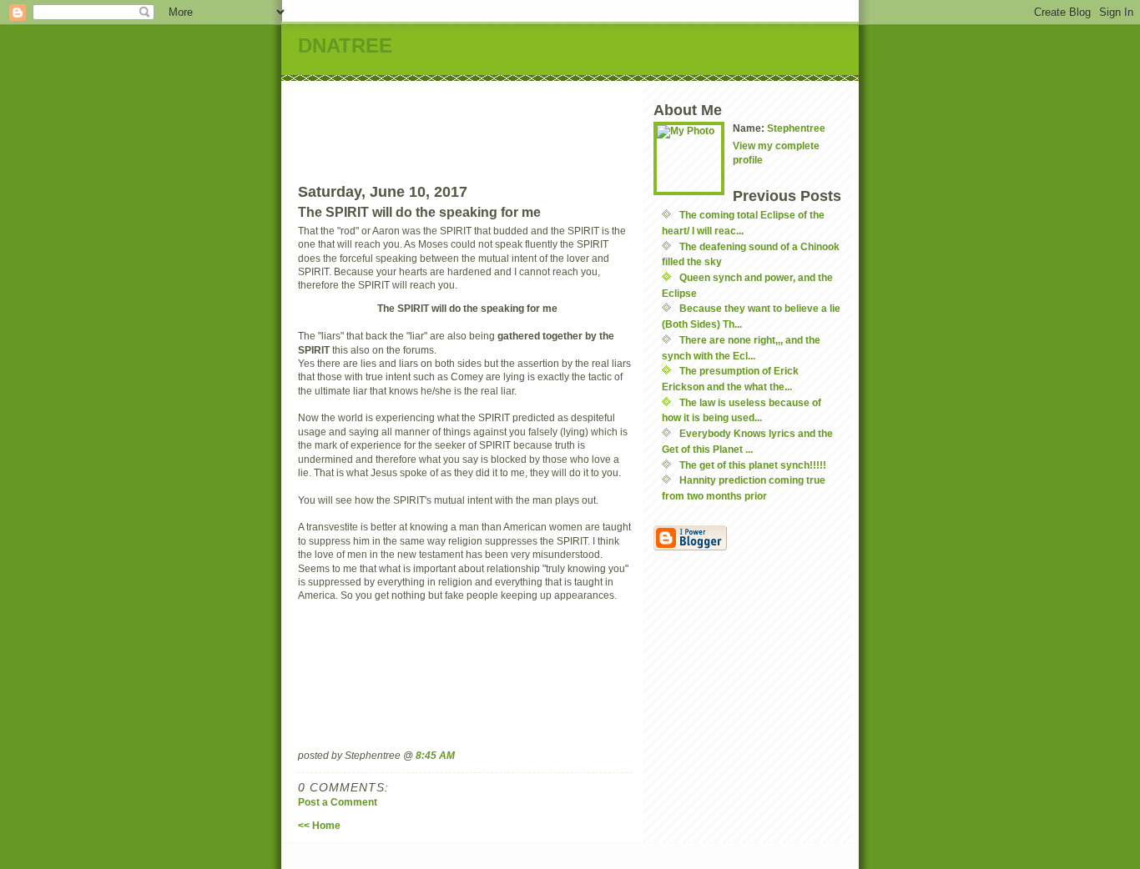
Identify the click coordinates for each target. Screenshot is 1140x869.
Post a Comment (337, 801)
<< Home (319, 825)
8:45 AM (435, 755)
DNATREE (345, 45)
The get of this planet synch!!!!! (752, 465)
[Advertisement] (604, 118)
